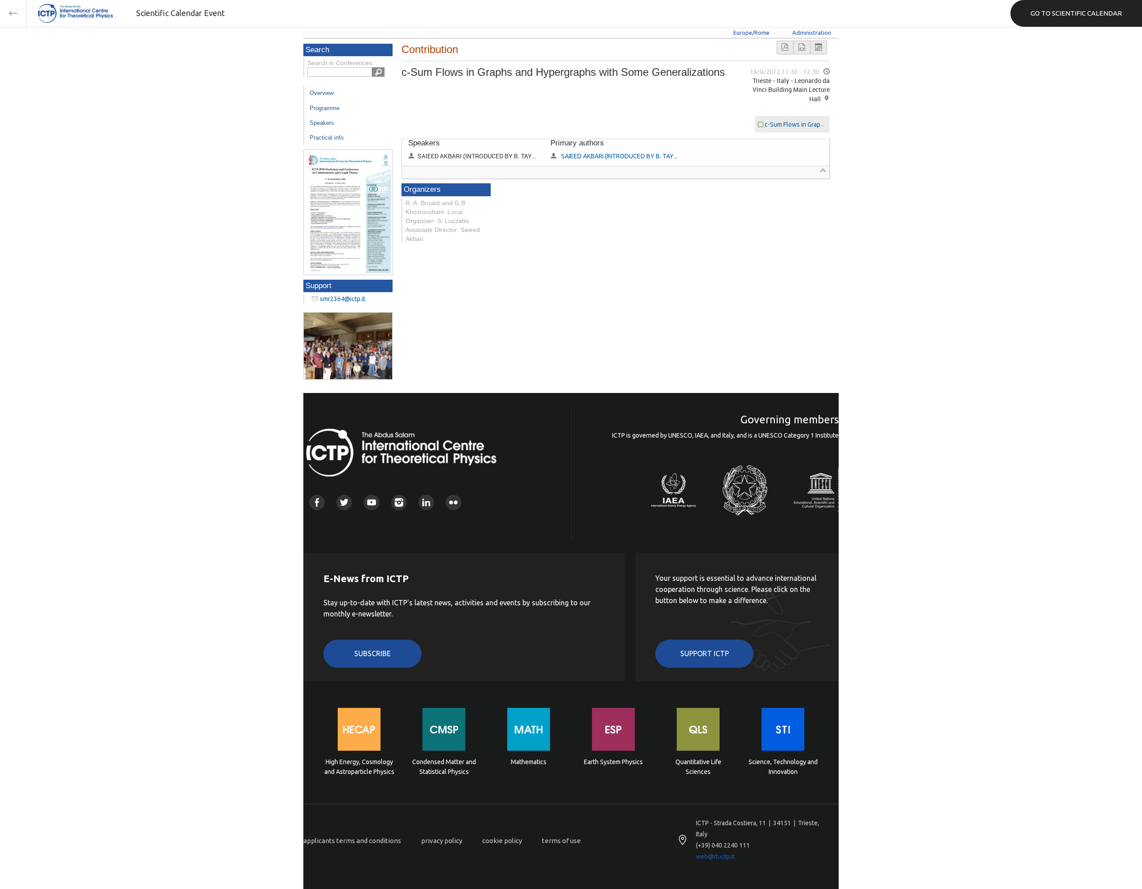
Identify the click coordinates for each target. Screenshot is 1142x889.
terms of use (561, 840)
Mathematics (528, 761)
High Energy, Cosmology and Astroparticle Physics (359, 766)
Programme (324, 108)
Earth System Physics (613, 761)
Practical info (326, 137)
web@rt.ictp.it (715, 856)
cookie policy (502, 840)
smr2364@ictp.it (342, 298)
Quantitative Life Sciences (698, 766)
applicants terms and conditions (352, 840)
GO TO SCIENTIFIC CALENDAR (1076, 13)
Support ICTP (704, 653)
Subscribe (372, 653)
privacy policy (441, 840)
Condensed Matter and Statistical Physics (444, 766)
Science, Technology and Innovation (783, 766)
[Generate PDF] (785, 47)
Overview (322, 93)
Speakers (322, 123)
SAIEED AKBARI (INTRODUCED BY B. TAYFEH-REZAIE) (634, 156)
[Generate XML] (801, 47)
